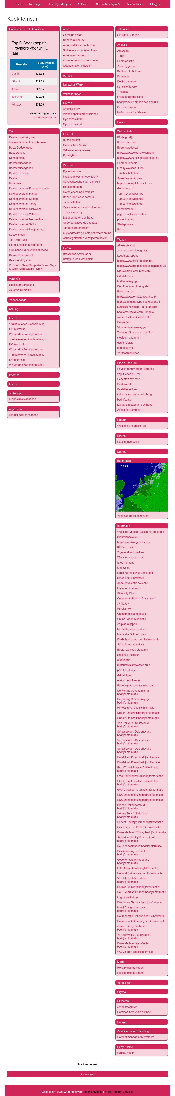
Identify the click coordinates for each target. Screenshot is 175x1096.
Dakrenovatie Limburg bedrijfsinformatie (141, 921)
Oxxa (15, 89)
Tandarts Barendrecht (76, 228)
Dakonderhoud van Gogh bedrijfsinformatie (132, 945)
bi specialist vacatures (22, 399)
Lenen (121, 122)
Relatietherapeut (73, 187)
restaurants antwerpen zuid (133, 665)
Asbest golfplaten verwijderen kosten (85, 238)
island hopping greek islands (80, 114)
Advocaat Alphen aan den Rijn (81, 182)
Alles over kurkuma (128, 410)
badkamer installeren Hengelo (135, 312)
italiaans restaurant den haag (134, 404)
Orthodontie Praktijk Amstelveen (136, 598)
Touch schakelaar (128, 173)
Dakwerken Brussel (21, 255)
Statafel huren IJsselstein (78, 259)
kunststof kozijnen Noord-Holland (137, 307)
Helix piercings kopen (130, 967)
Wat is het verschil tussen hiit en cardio (140, 532)
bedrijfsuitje (124, 399)
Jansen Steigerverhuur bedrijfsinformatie (131, 927)
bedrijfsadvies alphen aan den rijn (137, 102)
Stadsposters (125, 224)
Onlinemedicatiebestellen (132, 614)
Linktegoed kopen (60, 4)
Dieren (121, 435)
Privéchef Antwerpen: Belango (135, 369)
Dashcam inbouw (73, 40)
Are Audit (123, 51)
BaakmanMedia (92, 1091)
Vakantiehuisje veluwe (76, 150)
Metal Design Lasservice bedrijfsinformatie (132, 909)
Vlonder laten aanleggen (132, 327)
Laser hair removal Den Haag (135, 573)
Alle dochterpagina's (107, 4)
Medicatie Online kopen (131, 634)
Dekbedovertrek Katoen (23, 199)
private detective (127, 670)
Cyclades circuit (72, 119)
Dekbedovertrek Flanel (23, 193)
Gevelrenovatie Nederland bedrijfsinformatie (133, 861)
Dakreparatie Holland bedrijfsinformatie (141, 916)
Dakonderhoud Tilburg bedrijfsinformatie (141, 832)
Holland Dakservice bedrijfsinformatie (140, 873)
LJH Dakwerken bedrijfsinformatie (137, 868)
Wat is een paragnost (130, 557)
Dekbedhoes (17, 158)
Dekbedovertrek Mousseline (26, 219)
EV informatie (17, 329)
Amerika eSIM (71, 109)
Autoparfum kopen (74, 55)
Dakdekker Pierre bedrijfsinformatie (138, 757)
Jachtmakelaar (72, 202)
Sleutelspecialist (127, 537)
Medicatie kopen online (131, 629)
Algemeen (15, 409)
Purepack (123, 76)
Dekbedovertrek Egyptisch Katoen (29, 188)
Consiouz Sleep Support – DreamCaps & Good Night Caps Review (32, 267)
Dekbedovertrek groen (22, 137)
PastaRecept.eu (127, 389)
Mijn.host (17, 96)
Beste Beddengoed (20, 147)
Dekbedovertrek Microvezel (25, 209)
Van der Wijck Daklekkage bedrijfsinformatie (133, 936)
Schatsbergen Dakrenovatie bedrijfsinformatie (134, 733)
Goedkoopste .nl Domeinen (26, 29)
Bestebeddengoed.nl (21, 168)
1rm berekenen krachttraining (26, 324)
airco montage (125, 562)
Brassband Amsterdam (77, 254)
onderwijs (15, 393)
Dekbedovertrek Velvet (23, 214)
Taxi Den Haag (18, 240)
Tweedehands (17, 300)
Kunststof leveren (127, 86)
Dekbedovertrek (18, 173)
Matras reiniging (127, 281)
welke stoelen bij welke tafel (134, 317)
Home (18, 4)
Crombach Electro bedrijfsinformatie (138, 827)
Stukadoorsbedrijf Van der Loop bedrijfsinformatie (136, 839)
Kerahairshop (125, 209)
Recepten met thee (128, 379)
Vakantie (14, 278)
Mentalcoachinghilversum (78, 192)
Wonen (121, 239)
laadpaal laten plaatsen (77, 65)
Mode (120, 961)
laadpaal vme (125, 348)
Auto (66, 29)
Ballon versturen (127, 142)
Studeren (123, 1001)
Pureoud (122, 229)
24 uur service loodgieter (132, 250)
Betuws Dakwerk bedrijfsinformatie (138, 887)
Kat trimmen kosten (128, 442)
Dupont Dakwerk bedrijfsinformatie (138, 713)
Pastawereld (124, 384)
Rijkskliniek (124, 608)
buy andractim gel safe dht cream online (87, 233)
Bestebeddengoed (20, 163)
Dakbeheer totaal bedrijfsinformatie (138, 639)
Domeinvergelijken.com (46, 117)
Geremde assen (72, 35)
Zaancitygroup (126, 66)
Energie (122, 1022)
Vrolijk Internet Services (119, 1091)
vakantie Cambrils (20, 290)
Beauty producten (128, 147)
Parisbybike (70, 155)
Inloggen (155, 4)
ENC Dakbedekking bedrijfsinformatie (140, 795)
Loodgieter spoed (127, 255)
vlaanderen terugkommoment (80, 60)
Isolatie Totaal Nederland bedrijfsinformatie (132, 815)
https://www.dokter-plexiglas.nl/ (135, 152)
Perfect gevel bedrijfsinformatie (135, 685)
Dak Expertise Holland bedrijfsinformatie (141, 892)
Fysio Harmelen (72, 171)
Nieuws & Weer (73, 84)
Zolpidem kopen (127, 624)
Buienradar (124, 460)
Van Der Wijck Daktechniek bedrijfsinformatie (133, 724)
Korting (13, 309)
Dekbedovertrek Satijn (22, 224)
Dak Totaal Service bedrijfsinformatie (139, 902)
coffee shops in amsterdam (25, 245)
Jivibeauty (123, 603)
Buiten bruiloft (71, 140)
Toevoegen (35, 4)
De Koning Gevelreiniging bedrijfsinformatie (133, 692)
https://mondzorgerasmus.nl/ (134, 542)
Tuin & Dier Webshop (130, 193)
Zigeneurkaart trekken (130, 552)
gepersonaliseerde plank (132, 214)
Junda (16, 73)
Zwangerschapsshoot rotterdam (82, 207)
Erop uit (68, 134)
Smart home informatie (131, 578)
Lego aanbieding (127, 897)
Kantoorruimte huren (129, 71)
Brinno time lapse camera (78, 197)
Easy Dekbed (17, 152)
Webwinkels (124, 131)
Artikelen (83, 4)
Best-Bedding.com (20, 260)
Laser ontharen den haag (78, 217)
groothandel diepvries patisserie (28, 250)
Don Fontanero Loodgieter (133, 286)
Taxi (11, 131)
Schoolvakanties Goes (131, 644)
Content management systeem (135, 1037)
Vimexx (16, 104)
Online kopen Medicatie (131, 619)
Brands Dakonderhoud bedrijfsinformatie (131, 806)
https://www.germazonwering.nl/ (136, 296)
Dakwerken (124, 322)
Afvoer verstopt (126, 245)
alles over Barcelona (21, 285)
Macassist (123, 568)
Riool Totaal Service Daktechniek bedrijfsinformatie (137, 769)
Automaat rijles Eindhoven (79, 45)
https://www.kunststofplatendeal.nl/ (138, 158)
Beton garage (125, 291)
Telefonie (123, 29)
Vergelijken (124, 982)
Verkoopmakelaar (128, 353)
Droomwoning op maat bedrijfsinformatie (131, 852)
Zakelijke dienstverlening (133, 1031)
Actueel (68, 75)
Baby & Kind (125, 1047)
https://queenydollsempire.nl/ (134, 183)
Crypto (121, 991)
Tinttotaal (123, 92)
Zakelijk (122, 45)
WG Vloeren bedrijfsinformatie (135, 952)
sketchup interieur (128, 655)
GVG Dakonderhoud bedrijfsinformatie (140, 776)
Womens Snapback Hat (131, 426)
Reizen (67, 103)
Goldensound (125, 188)
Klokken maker (126, 547)
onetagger (123, 660)
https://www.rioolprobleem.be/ (135, 261)
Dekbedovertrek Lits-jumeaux (27, 229)
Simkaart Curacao (128, 35)
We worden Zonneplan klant (26, 334)
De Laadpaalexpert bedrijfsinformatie (139, 846)
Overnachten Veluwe (75, 145)
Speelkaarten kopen (129, 178)
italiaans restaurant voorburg (134, 394)
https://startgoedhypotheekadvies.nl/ (139, 302)
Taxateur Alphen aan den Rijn (135, 332)
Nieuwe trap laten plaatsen (133, 271)
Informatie (123, 525)
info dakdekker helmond (23, 415)
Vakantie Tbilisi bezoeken (133, 516)
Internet (14, 318)
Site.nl (16, 81)
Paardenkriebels (127, 163)
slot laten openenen (129, 337)
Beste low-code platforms (132, 649)
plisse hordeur (125, 219)
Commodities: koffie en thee (134, 1012)
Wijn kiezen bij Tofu (129, 374)
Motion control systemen (132, 112)
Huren (67, 248)
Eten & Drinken (127, 363)
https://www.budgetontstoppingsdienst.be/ (142, 266)
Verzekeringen (72, 94)
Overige (68, 165)
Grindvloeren (125, 276)
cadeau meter (125, 1053)
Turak (120, 56)
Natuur (121, 419)
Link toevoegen (87, 1064)
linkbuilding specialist (130, 97)
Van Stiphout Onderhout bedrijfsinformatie (131, 880)
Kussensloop (17, 234)
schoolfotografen (127, 1007)
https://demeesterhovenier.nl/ (80, 176)
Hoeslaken (15, 183)
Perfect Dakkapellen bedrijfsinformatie (140, 822)
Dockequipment (126, 81)
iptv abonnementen (128, 588)
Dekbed (14, 178)
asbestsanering (72, 212)
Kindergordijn (125, 137)
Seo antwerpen (126, 107)
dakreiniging (124, 675)
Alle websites (135, 4)
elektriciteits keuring (129, 680)
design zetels (125, 343)
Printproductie (125, 61)
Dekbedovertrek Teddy (22, 204)
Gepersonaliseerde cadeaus (80, 222)
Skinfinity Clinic (126, 593)
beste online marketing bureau (27, 142)
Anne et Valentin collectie (132, 583)
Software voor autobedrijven (80, 50)
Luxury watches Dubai (130, 168)
